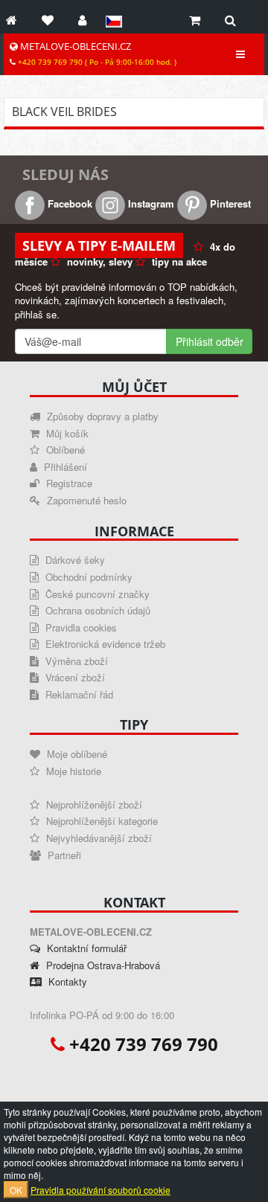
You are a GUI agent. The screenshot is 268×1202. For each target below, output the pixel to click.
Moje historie (72, 771)
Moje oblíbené (75, 754)
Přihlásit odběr (209, 341)
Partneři (63, 855)
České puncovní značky (96, 594)
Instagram (149, 203)
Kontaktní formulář (85, 948)
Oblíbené (64, 450)
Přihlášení (64, 467)
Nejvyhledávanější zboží (97, 838)
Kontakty (66, 981)
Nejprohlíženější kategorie (100, 821)
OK (16, 1189)
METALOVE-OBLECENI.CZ (96, 53)
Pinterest (229, 203)
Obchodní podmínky (87, 577)
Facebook (68, 203)
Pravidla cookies (79, 627)
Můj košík (66, 433)
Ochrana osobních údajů (96, 610)
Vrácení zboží (73, 677)
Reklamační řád (77, 694)
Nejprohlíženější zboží (92, 804)
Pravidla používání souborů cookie (100, 1189)
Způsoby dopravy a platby (101, 416)
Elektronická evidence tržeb (103, 644)
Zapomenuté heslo (85, 500)
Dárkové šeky (73, 560)
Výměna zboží (75, 661)
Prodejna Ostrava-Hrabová (101, 965)
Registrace (67, 483)
